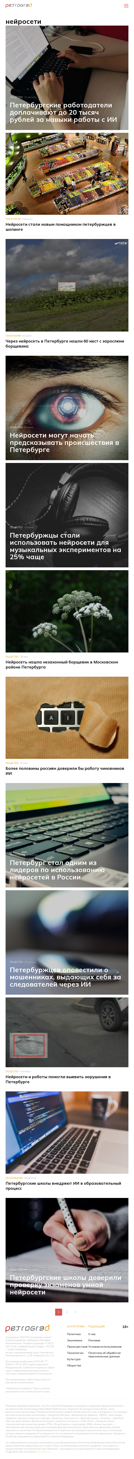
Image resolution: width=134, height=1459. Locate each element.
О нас (92, 1334)
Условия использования (104, 1346)
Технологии (13, 219)
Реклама (94, 1340)
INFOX (47, 1451)
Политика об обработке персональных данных (104, 1354)
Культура (73, 1359)
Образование (14, 1178)
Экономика (74, 1340)
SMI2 (39, 1451)
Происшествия (77, 1346)
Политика (74, 1334)
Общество (16, 97)
